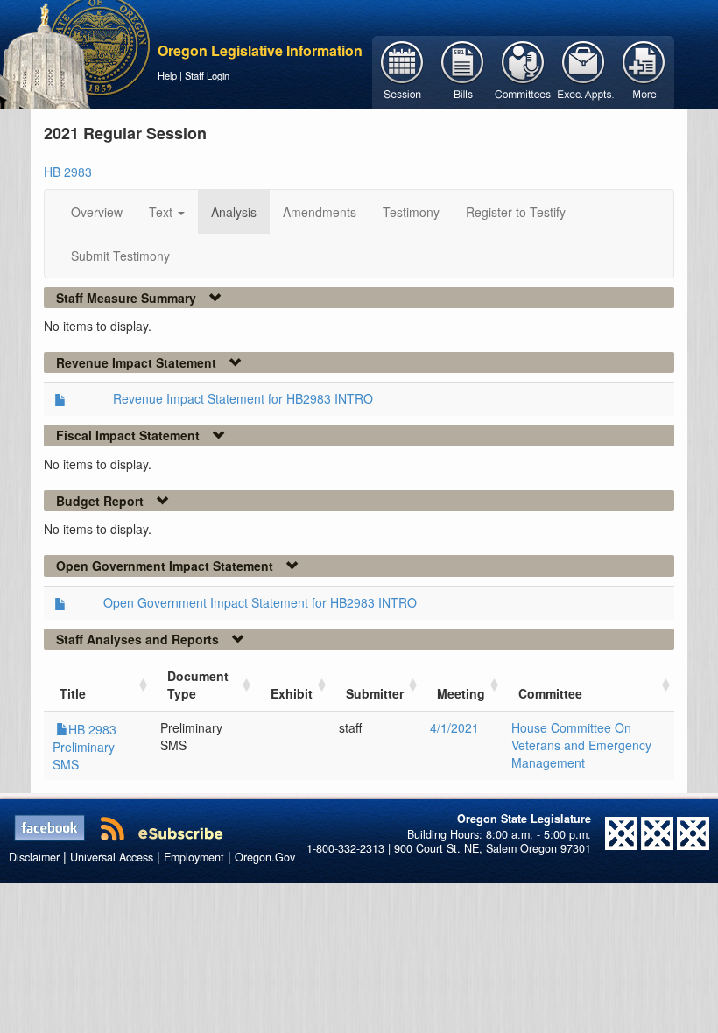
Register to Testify (516, 212)
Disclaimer (34, 857)
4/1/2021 (454, 727)
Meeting (461, 693)
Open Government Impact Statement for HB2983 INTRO (260, 602)
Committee (550, 693)
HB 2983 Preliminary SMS (84, 746)
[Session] (402, 71)
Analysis (234, 212)
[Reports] (644, 71)
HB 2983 (68, 171)
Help (167, 75)
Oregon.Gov (265, 857)
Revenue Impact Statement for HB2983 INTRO (243, 398)
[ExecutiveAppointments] (583, 71)
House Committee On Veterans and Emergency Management (581, 745)
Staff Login (207, 75)
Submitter (375, 693)
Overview (97, 212)
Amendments (319, 212)
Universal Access (111, 857)
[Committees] (523, 71)
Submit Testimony (120, 255)
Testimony (411, 212)
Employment (194, 857)
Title (73, 693)
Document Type (198, 684)
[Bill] (463, 71)
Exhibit (292, 693)
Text (162, 212)
